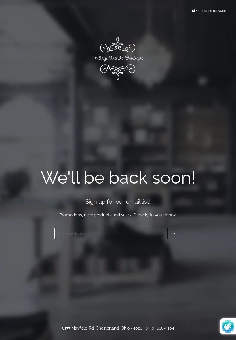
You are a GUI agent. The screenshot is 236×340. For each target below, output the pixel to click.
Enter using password (211, 10)
